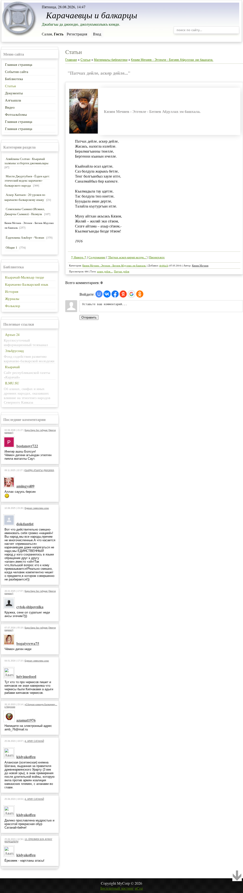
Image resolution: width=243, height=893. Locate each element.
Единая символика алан (37, 508)
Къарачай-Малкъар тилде (24, 277)
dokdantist (24, 523)
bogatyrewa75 (27, 643)
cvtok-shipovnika (29, 606)
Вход (97, 33)
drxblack (163, 265)
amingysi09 (25, 486)
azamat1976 (26, 720)
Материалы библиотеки (110, 60)
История (11, 291)
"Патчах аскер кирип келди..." (127, 257)
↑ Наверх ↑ (78, 257)
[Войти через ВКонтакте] (107, 294)
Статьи (85, 60)
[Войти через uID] (99, 294)
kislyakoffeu (26, 756)
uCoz (139, 888)
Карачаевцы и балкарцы (91, 15)
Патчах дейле (121, 271)
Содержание (97, 257)
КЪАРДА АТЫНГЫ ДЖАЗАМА (39, 470)
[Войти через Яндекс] (123, 294)
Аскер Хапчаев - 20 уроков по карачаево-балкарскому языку (25, 197)
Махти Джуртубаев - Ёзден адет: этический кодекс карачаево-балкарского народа (27, 181)
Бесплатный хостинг (117, 888)
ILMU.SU (12, 383)
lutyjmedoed (26, 676)
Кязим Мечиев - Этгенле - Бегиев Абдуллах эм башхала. (172, 60)
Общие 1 (11, 247)
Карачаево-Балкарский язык (26, 284)
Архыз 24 (12, 334)
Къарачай (12, 367)
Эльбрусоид (14, 350)
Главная (71, 60)
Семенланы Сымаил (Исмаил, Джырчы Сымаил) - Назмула (25, 211)
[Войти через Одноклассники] (139, 294)
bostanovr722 (27, 446)
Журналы (12, 298)
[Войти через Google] (131, 294)
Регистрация (77, 33)
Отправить (89, 317)
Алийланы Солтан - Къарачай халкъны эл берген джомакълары (26, 161)
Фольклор (12, 306)
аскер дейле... (104, 271)
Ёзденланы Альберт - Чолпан (25, 237)
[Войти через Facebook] (115, 294)
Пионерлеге (157, 257)
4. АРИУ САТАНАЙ (34, 741)
